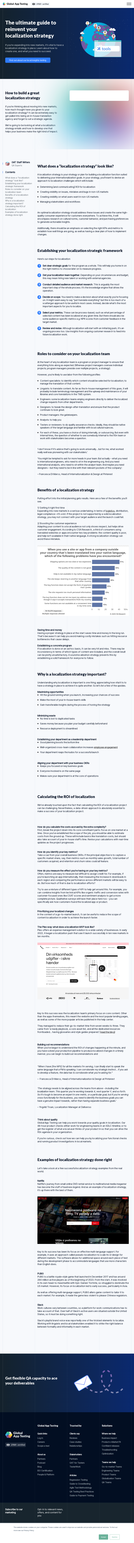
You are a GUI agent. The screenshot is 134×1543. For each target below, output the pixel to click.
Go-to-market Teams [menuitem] (112, 1466)
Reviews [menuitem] (73, 1438)
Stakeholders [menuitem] (76, 1454)
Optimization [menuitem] (108, 1453)
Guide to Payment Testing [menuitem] (82, 1495)
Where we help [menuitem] (109, 1433)
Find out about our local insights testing (27, 60)
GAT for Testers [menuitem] (77, 1462)
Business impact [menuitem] (109, 1438)
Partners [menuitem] (41, 1459)
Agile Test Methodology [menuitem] (81, 1487)
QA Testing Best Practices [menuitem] (82, 1491)
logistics (110, 510)
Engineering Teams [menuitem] (110, 1470)
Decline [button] (114, 1537)
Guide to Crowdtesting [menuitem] (80, 1483)
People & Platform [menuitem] (45, 1474)
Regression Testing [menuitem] (79, 1480)
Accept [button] (103, 1537)
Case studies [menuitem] (76, 1442)
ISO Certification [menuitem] (45, 1470)
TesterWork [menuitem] (75, 1466)
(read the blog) (107, 1032)
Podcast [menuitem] (41, 1462)
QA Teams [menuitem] (106, 1482)
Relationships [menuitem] (76, 1446)
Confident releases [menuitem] (110, 1446)
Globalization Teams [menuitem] (111, 1478)
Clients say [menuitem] (75, 1433)
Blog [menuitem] (39, 1466)
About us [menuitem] (41, 1454)
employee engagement (106, 747)
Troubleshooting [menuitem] (109, 1449)
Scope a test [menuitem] (43, 1446)
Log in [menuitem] (40, 1438)
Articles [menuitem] (73, 1475)
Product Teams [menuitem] (109, 1474)
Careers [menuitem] (41, 1442)
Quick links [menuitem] (42, 1433)
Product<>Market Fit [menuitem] (111, 1442)
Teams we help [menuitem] (109, 1462)
